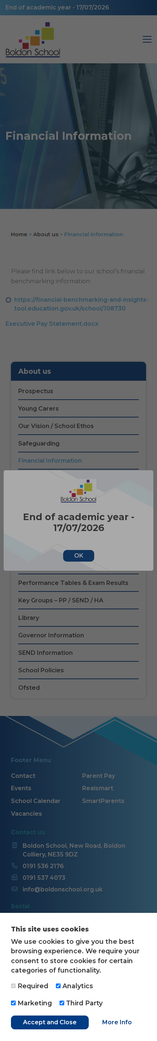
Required (32, 986)
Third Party (83, 1003)
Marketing (34, 1003)
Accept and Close (50, 1022)
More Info (117, 1022)
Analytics (77, 986)
